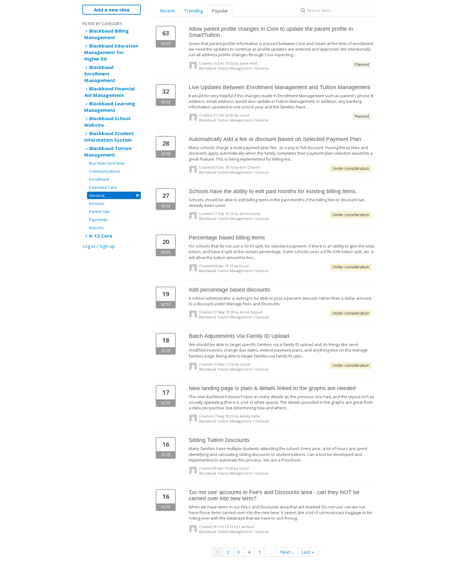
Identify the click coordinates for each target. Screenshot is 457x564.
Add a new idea (111, 10)
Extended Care (103, 187)
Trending (193, 10)
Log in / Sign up (98, 246)
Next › (286, 552)
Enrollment (99, 179)
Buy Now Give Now (106, 163)
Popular (220, 10)
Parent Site (99, 211)
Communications (104, 171)
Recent (167, 10)
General (114, 195)
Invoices (96, 203)
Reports (96, 227)
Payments (98, 219)
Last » (307, 552)
